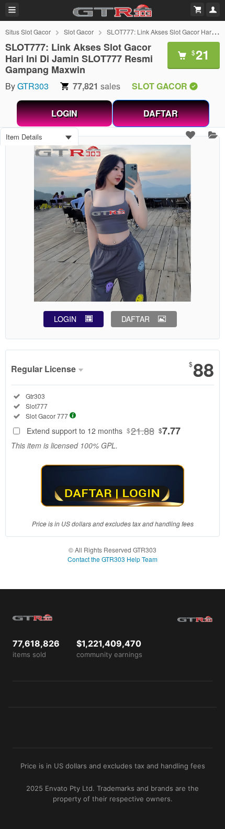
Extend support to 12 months (104, 430)
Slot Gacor (79, 31)
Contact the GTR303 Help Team (113, 559)
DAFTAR (160, 113)
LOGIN (64, 113)
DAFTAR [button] (135, 319)
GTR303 (33, 86)
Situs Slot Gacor (28, 31)
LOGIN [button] (65, 319)
